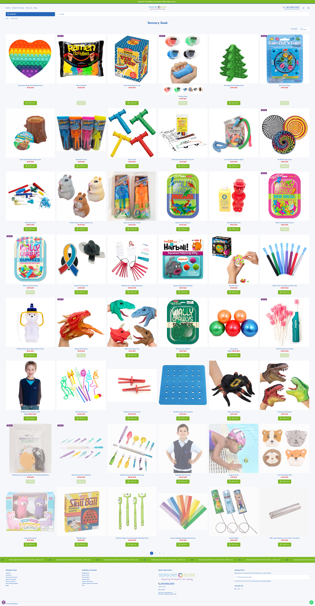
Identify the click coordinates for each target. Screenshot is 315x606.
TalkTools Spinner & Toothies (285, 349)
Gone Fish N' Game (284, 85)
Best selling (303, 29)
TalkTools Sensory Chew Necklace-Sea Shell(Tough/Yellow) (30, 475)
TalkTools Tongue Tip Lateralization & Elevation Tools (132, 538)
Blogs (7, 585)
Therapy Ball (234, 349)
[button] (308, 8)
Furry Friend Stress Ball (285, 475)
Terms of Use (85, 575)
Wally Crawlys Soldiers (183, 349)
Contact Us (9, 575)
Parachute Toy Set (81, 159)
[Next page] (163, 553)
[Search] (58, 14)
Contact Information (87, 581)
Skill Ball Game (81, 538)
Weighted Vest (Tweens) (183, 475)
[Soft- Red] (168, 89)
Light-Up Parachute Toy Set (132, 223)
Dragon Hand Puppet (81, 349)
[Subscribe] (307, 577)
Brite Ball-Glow (234, 286)
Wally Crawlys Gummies (30, 286)
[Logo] (157, 8)
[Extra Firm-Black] (198, 89)
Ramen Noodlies (81, 85)
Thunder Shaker (234, 538)
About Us (8, 573)
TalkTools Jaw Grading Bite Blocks (132, 286)
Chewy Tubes (132, 159)
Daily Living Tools (10, 581)
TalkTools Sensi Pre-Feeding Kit (81, 475)
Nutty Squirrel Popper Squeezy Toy (30, 159)
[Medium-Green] (178, 89)
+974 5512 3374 (292, 7)
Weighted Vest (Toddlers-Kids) (30, 412)
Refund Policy (85, 579)
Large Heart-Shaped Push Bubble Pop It (30, 85)
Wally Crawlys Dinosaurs (183, 223)
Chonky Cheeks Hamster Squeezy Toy (81, 223)
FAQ (83, 585)
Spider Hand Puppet (234, 412)
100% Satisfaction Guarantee (90, 583)
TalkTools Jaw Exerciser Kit (132, 412)
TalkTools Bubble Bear (234, 223)
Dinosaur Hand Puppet (285, 412)
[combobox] (183, 14)
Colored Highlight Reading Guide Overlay (182, 538)
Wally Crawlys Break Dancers (285, 223)
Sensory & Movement (11, 577)
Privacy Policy (85, 577)
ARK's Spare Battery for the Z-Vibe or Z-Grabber (284, 538)
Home (7, 18)
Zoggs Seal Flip (234, 475)
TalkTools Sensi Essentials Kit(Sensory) (132, 475)
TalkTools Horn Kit (30, 223)
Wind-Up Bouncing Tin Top (132, 85)
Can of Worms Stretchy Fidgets (233, 159)
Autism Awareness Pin (81, 286)
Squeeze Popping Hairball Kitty (182, 286)
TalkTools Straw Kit (81, 412)
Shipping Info (85, 573)
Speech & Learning (11, 579)
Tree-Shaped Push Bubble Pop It (234, 85)
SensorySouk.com (14, 603)
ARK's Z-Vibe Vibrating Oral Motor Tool (285, 286)
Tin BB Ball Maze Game (284, 159)
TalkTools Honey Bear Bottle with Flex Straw (30, 349)
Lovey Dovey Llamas (30, 538)
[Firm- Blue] (188, 89)
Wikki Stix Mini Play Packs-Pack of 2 (183, 159)
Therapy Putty (183, 96)
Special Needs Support (12, 583)
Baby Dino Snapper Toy (132, 349)
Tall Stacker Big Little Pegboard (183, 412)
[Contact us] (311, 602)
